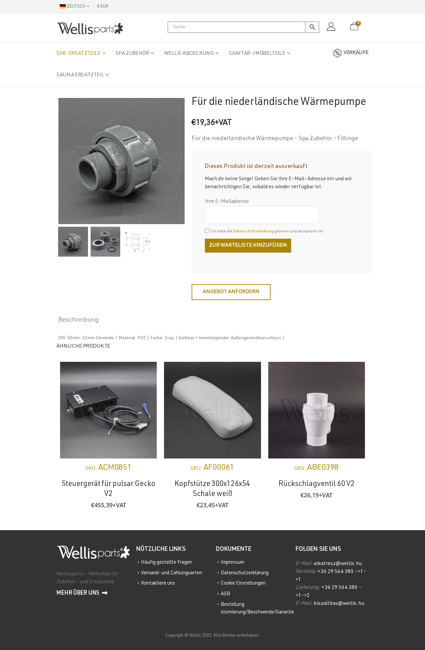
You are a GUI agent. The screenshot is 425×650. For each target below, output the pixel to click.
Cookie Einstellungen (243, 583)
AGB (225, 594)
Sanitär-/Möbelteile (257, 53)
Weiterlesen (250, 373)
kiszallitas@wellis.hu (339, 604)
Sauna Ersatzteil (80, 75)
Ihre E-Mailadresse (227, 201)
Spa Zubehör (132, 53)
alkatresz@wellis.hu (338, 564)
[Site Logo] (89, 28)
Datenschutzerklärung (253, 231)
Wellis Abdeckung (188, 53)
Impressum (232, 562)
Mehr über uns (78, 593)
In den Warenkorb (146, 373)
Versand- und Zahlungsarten (171, 572)
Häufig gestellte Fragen (166, 562)
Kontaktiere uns (158, 583)
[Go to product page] (108, 410)
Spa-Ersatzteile (78, 53)
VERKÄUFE (356, 53)
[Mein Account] (331, 27)
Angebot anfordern (231, 292)
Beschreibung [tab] (78, 320)
